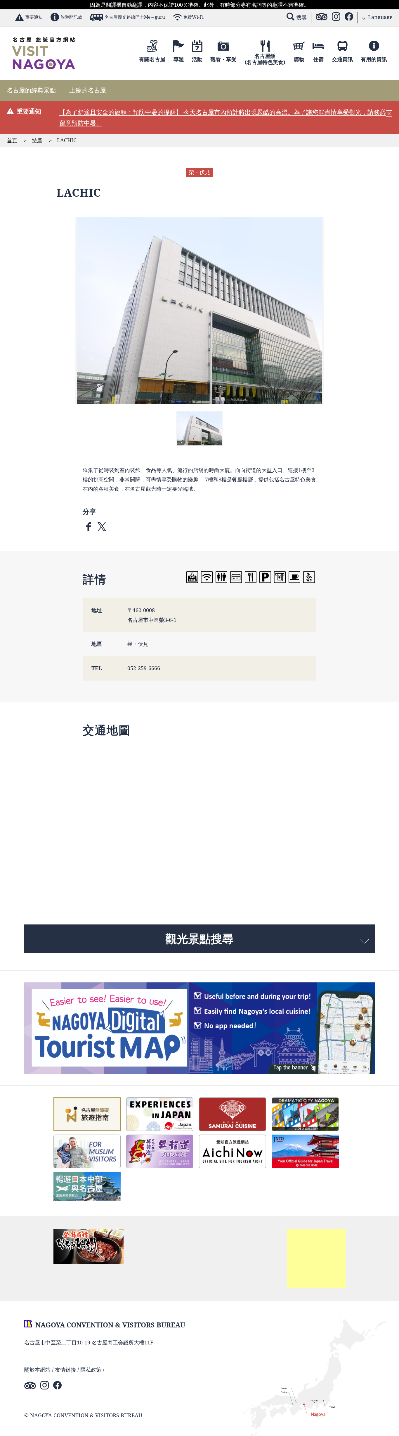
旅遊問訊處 (71, 17)
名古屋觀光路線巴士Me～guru (135, 17)
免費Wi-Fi (193, 17)
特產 (37, 140)
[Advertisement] (316, 1258)
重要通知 (34, 17)
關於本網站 (37, 1369)
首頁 (12, 140)
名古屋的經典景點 (31, 90)
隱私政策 (90, 1369)
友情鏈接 (65, 1369)
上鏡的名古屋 (87, 90)
